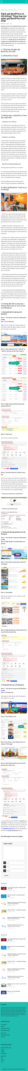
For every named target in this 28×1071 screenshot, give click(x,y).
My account (3, 1033)
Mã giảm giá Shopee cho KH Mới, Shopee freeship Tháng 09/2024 (16, 903)
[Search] (26, 2)
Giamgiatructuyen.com (9, 828)
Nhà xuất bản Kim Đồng (6, 1047)
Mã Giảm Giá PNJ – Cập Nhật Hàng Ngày (16, 910)
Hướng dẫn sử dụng (5, 1034)
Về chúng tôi (3, 1024)
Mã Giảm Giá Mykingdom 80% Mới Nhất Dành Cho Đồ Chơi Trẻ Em (16, 918)
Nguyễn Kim (3, 1056)
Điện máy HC (4, 1053)
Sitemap (3, 1036)
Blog (6, 9)
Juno (2, 1061)
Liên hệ (2, 1026)
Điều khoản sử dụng (5, 1030)
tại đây (3, 319)
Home (2, 9)
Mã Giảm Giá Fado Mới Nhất (13, 991)
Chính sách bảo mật (5, 1028)
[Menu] (1, 2)
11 (14, 905)
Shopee (2, 1049)
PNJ (2, 1058)
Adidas (2, 1059)
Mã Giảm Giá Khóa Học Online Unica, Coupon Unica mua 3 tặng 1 (15, 925)
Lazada (2, 1051)
